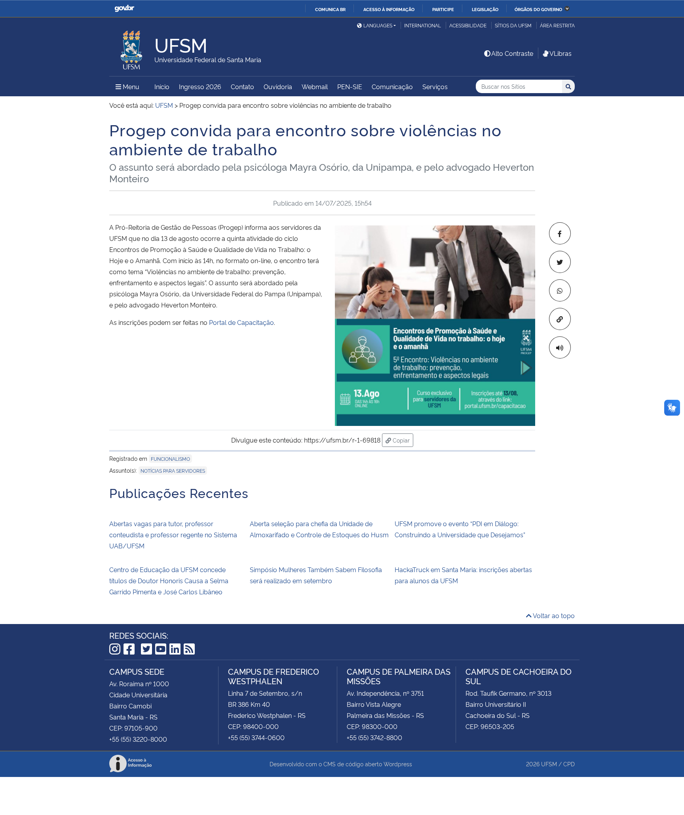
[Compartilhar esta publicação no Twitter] (560, 262)
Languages (377, 25)
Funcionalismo (170, 458)
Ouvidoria (278, 86)
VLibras (560, 53)
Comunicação (392, 86)
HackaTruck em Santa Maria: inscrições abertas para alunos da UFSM (463, 575)
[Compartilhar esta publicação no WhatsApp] (560, 290)
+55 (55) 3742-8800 (374, 737)
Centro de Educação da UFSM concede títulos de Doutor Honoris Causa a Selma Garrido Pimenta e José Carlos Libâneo (168, 580)
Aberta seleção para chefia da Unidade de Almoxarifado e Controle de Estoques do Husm (319, 529)
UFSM (549, 763)
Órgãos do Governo (538, 9)
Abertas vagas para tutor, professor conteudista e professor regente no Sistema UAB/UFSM (173, 534)
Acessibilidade (467, 25)
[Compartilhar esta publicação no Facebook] (560, 233)
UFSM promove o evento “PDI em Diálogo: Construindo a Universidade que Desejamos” (460, 529)
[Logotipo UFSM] (131, 48)
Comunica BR (330, 9)
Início (161, 86)
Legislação (485, 9)
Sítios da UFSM (513, 25)
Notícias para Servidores (173, 470)
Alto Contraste (512, 53)
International (422, 25)
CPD (569, 763)
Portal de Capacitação (241, 322)
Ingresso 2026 (200, 86)
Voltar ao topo (553, 615)
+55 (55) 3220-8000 (138, 739)
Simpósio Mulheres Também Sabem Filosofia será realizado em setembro (316, 575)
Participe (443, 9)
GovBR (124, 8)
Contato (242, 86)
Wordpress (398, 763)
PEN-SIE (349, 86)
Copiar (402, 440)
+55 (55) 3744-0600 (256, 737)
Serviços (435, 86)
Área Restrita (557, 25)
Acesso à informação (388, 9)
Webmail (315, 86)
